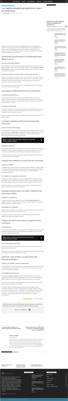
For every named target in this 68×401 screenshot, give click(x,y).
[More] (15, 16)
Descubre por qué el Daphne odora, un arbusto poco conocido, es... (55, 23)
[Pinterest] (9, 16)
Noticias (39, 1)
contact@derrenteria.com (12, 393)
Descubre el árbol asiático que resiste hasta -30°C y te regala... (59, 68)
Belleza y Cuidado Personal (52, 386)
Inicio (2, 4)
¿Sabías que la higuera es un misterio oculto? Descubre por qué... (60, 41)
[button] (65, 1)
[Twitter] (6, 16)
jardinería (48, 382)
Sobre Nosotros (31, 399)
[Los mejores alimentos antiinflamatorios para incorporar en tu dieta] (22, 359)
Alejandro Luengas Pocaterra (52, 26)
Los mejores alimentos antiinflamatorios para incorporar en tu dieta (21, 366)
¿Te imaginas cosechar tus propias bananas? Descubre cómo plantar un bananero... (60, 54)
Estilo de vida (16, 1)
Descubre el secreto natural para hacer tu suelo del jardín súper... (60, 47)
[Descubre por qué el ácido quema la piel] (8, 359)
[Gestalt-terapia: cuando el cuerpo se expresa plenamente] (37, 359)
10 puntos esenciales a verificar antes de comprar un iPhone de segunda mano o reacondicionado (34, 328)
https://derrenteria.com (13, 337)
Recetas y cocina (50, 384)
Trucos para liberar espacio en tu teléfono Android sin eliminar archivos (11, 327)
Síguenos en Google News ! (21, 309)
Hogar (23, 1)
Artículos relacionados (7, 351)
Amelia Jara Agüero (6, 13)
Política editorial (38, 399)
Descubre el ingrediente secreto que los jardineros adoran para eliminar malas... (59, 61)
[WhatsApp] (12, 16)
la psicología (13, 4)
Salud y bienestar (48, 1)
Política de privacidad (46, 399)
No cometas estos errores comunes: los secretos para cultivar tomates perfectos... (60, 75)
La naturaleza (31, 1)
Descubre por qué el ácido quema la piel (7, 365)
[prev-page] (41, 352)
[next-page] (43, 352)
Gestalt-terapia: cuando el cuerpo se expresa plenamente (37, 365)
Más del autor (15, 351)
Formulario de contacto (55, 399)
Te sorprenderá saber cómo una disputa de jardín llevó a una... (60, 34)
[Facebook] (3, 16)
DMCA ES (62, 399)
